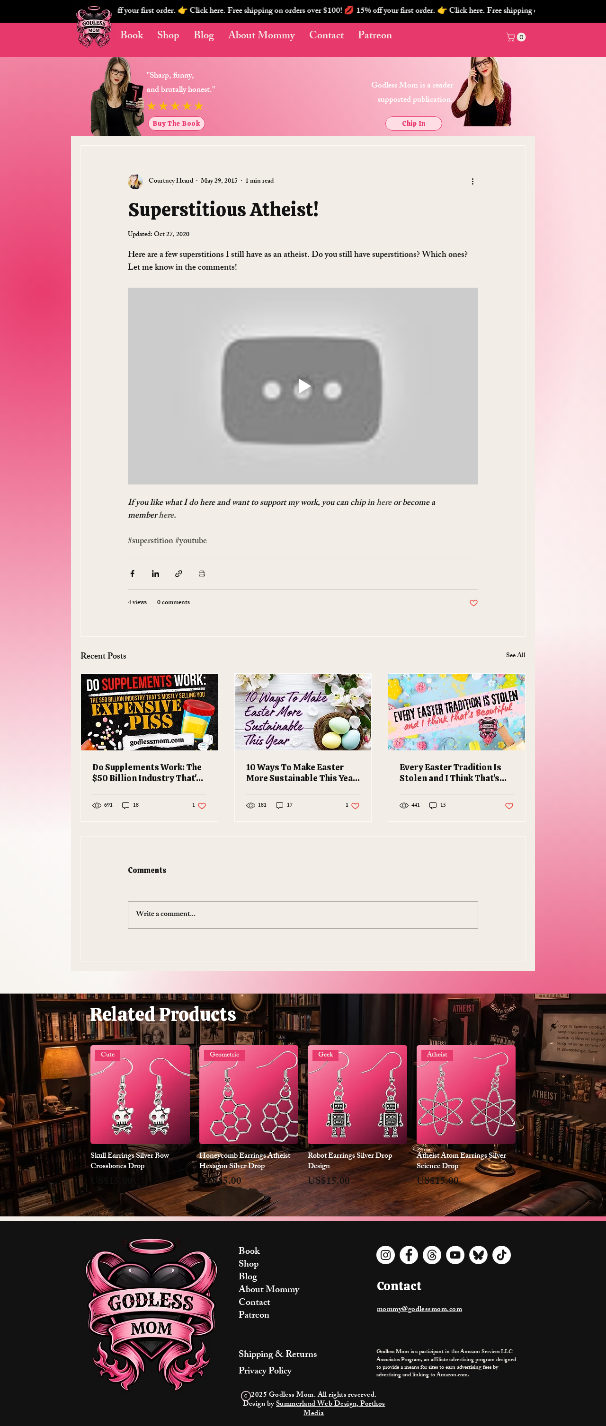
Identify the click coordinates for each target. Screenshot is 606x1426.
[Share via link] (178, 573)
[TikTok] (501, 1255)
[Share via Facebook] (132, 573)
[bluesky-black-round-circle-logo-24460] (478, 1255)
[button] (326, 11)
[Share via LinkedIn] (155, 573)
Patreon (254, 1316)
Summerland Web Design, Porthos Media (330, 1409)
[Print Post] (201, 573)
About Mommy (269, 1290)
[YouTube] (455, 1255)
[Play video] (303, 386)
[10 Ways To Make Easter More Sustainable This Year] (303, 712)
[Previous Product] (76, 1094)
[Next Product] (529, 1094)
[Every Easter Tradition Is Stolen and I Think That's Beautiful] (456, 712)
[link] (517, 37)
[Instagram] (385, 1255)
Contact (254, 1303)
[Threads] (432, 1255)
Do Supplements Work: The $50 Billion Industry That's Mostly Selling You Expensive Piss (147, 772)
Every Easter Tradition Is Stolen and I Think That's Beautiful (450, 772)
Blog (248, 1277)
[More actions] (472, 181)
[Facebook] (409, 1255)
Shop (248, 1265)
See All (516, 656)
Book (249, 1252)
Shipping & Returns (278, 1355)
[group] (303, 1123)
